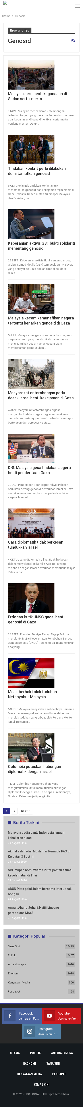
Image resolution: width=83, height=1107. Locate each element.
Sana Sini (14, 946)
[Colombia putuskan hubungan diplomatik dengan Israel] (31, 747)
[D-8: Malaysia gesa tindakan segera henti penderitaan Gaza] (31, 448)
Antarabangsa (17, 964)
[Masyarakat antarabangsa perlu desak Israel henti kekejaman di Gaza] (31, 373)
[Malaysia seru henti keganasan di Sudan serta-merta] (31, 75)
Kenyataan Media (19, 982)
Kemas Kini (41, 1084)
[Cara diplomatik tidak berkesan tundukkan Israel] (31, 523)
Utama (15, 1053)
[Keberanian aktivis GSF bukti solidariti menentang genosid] (31, 224)
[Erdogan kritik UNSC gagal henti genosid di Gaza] (31, 598)
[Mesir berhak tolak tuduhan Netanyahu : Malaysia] (31, 673)
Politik (12, 955)
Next (25, 811)
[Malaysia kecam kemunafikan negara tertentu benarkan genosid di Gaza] (31, 299)
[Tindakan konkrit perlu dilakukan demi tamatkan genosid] (31, 149)
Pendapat (14, 991)
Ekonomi (13, 973)
